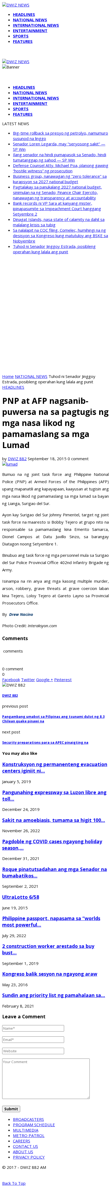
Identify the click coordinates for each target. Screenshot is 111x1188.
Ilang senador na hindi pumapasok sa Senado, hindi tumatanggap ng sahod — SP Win (59, 157)
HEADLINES (24, 14)
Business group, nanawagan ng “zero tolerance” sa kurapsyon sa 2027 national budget (60, 178)
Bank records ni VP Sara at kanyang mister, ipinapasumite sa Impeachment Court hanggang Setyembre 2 (57, 208)
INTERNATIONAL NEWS (36, 25)
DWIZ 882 (17, 458)
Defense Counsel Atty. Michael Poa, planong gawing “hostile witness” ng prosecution (60, 168)
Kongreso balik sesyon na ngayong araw (49, 974)
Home (8, 376)
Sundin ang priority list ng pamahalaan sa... (53, 995)
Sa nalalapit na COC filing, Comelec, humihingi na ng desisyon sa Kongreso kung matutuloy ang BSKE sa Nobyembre (60, 235)
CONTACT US (25, 1146)
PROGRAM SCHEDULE (34, 1124)
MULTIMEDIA (25, 1130)
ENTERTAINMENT (30, 30)
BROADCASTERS (28, 1119)
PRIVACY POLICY (29, 1157)
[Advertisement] (55, 314)
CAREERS (21, 1140)
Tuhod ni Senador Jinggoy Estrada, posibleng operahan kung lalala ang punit (54, 249)
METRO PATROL (28, 1135)
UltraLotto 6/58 (20, 897)
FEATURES (23, 41)
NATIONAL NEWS (30, 19)
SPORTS (21, 36)
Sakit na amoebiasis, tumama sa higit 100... (53, 820)
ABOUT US (23, 1151)
